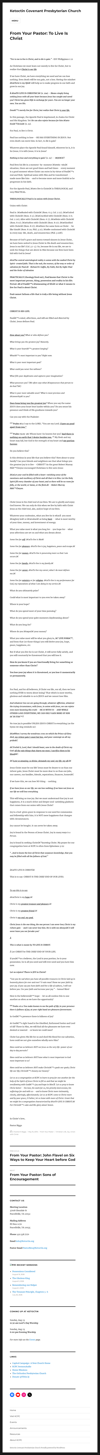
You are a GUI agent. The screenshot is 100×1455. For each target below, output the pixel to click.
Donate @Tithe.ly (20, 1377)
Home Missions (19, 1370)
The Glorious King (21, 1278)
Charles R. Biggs (19, 1132)
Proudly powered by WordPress (53, 1448)
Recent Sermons (27, 1265)
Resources (15, 1434)
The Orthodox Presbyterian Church (29, 1373)
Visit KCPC (15, 1416)
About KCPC (16, 1440)
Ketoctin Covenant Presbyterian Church (45, 11)
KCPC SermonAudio (21, 1366)
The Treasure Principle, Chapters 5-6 (30, 1292)
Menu (15, 21)
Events (32, 1339)
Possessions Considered (23, 1271)
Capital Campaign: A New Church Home (31, 1363)
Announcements (18, 1428)
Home (13, 1410)
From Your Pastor (47, 1132)
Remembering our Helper (24, 1285)
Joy (68, 1132)
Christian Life (61, 1132)
